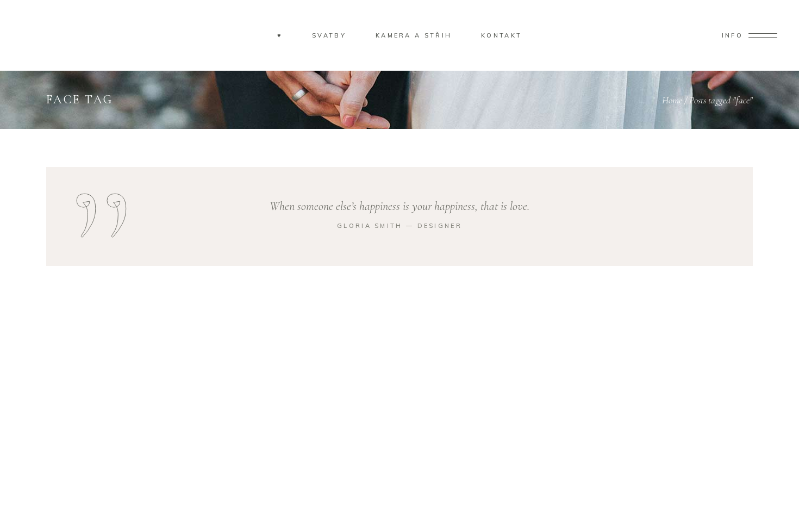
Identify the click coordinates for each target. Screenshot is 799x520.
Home (672, 100)
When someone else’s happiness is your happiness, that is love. (399, 206)
